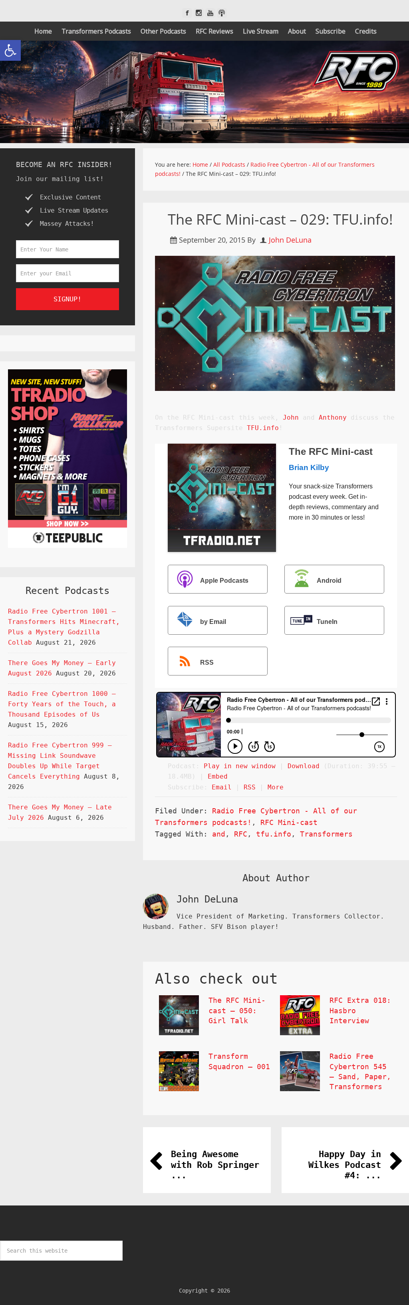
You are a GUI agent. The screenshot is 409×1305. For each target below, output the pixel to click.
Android (329, 580)
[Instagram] (199, 13)
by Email (213, 621)
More (276, 787)
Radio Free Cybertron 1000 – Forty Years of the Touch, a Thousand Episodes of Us (62, 704)
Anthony (333, 417)
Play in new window (240, 766)
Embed (218, 776)
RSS (207, 662)
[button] (10, 50)
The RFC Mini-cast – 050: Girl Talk (237, 1010)
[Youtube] (210, 13)
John (291, 417)
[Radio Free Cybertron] (204, 92)
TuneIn (327, 621)
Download (304, 766)
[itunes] (222, 13)
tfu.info (273, 834)
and (218, 834)
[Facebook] (187, 13)
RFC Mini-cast (289, 822)
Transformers (326, 834)
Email (222, 787)
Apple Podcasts (224, 580)
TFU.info (263, 428)
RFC (240, 834)
